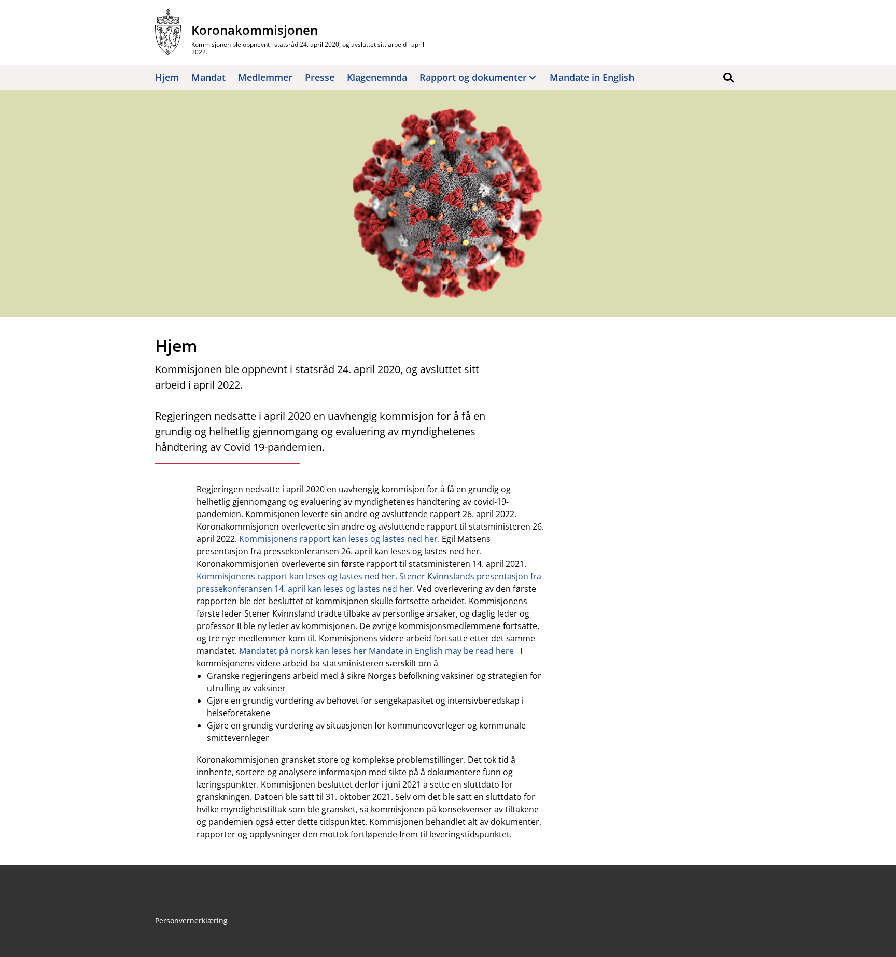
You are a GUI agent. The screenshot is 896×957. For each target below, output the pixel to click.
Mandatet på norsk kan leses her (303, 650)
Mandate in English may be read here (441, 650)
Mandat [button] (208, 77)
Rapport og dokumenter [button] (473, 77)
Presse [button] (319, 77)
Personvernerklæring (191, 920)
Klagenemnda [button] (377, 77)
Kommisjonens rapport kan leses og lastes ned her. (339, 539)
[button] (728, 77)
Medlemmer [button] (265, 77)
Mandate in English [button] (592, 77)
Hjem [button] (167, 77)
